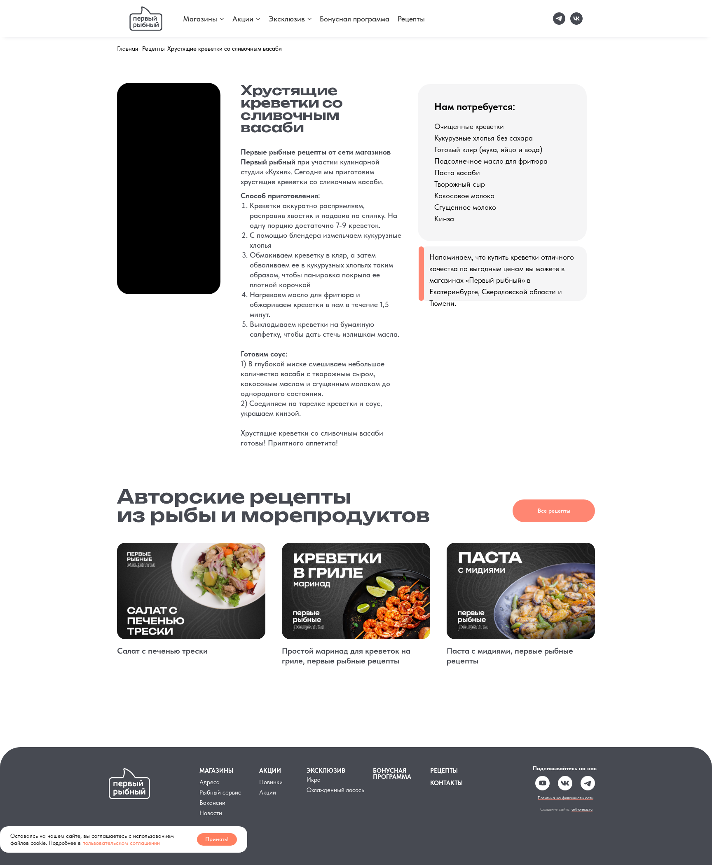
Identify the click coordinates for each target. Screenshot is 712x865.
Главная (127, 48)
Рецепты (411, 18)
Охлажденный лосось (335, 790)
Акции (242, 18)
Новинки (271, 782)
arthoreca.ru (582, 808)
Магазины (200, 18)
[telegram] (559, 18)
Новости (210, 813)
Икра (314, 779)
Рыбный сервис (220, 792)
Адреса (209, 782)
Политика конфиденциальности (565, 797)
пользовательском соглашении (121, 842)
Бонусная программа (354, 18)
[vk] (576, 18)
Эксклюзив (287, 18)
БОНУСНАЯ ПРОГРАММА (392, 774)
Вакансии (212, 802)
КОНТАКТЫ (446, 783)
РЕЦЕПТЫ (444, 770)
